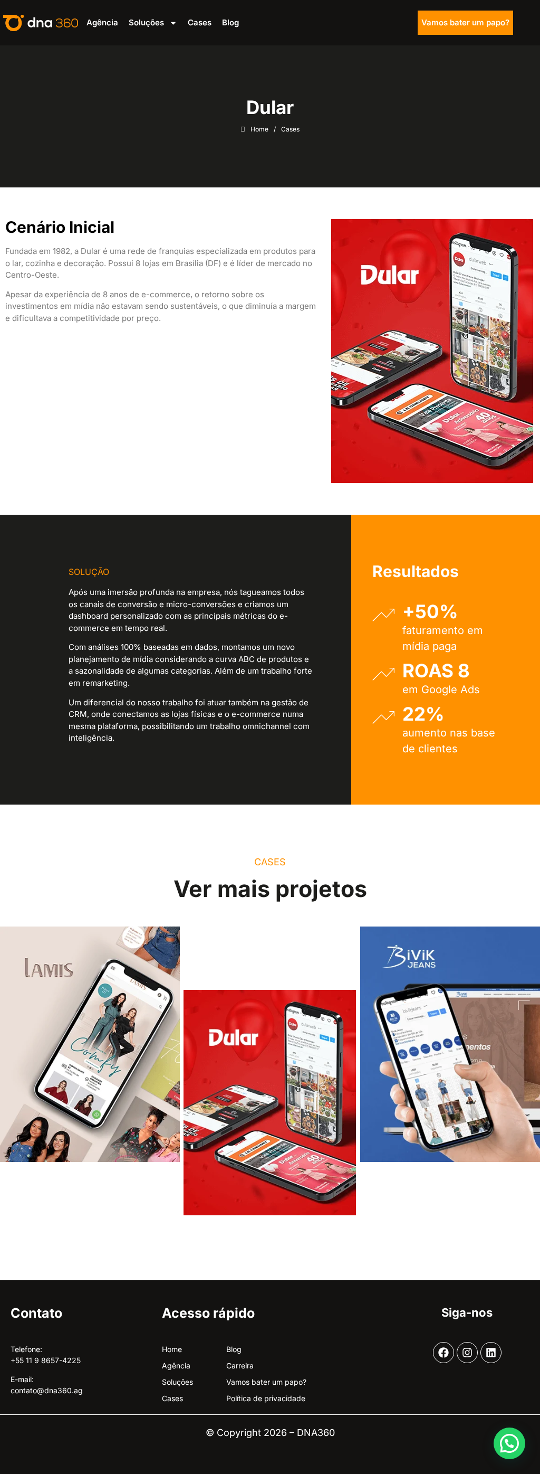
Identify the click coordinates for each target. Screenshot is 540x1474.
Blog (230, 22)
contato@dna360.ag (47, 1390)
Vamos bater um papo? (465, 22)
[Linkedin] (491, 1352)
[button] (509, 1443)
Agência (102, 22)
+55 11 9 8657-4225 (46, 1360)
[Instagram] (467, 1352)
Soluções (146, 22)
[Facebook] (443, 1352)
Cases (199, 22)
